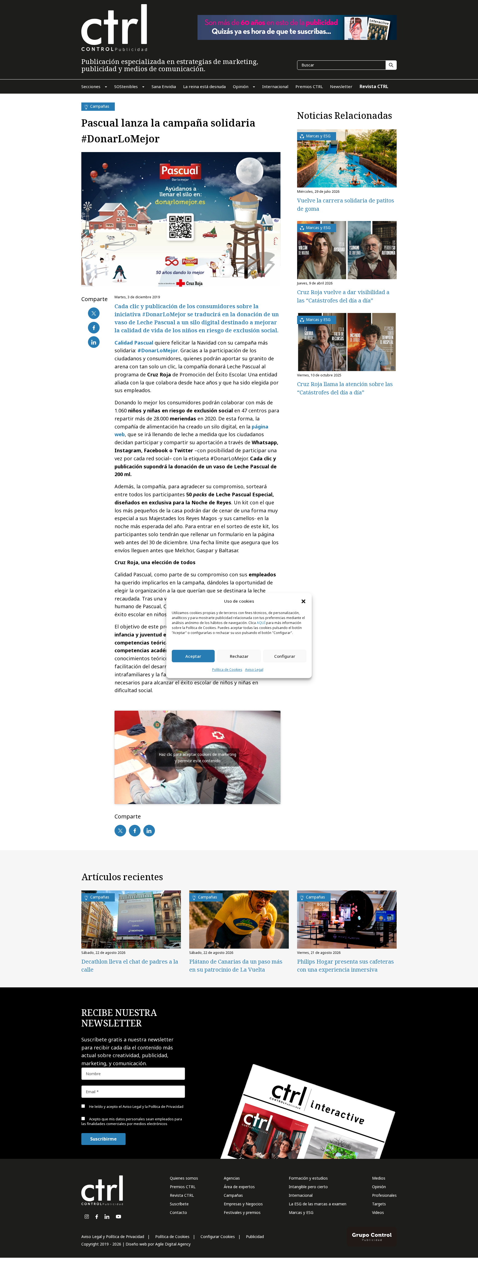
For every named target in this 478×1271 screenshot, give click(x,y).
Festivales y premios (242, 1212)
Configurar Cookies (218, 1236)
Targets (379, 1203)
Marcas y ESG (301, 1212)
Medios (378, 1178)
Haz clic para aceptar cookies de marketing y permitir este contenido (197, 757)
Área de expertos (239, 1186)
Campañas (233, 1195)
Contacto (178, 1212)
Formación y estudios (308, 1178)
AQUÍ (261, 623)
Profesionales (384, 1195)
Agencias (232, 1178)
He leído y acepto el (135, 1106)
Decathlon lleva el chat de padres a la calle (129, 965)
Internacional (301, 1195)
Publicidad (255, 1236)
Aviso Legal (254, 669)
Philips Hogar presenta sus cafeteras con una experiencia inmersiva (345, 965)
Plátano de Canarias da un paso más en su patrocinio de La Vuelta (235, 965)
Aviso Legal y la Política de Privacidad (153, 1106)
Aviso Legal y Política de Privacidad (112, 1236)
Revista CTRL (182, 1195)
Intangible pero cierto (308, 1186)
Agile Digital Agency (173, 1244)
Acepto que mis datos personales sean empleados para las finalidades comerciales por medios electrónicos (131, 1121)
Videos (378, 1212)
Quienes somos (184, 1178)
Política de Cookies (227, 669)
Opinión (379, 1186)
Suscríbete (179, 1203)
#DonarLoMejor (157, 350)
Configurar (284, 656)
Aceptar (193, 656)
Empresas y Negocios (243, 1203)
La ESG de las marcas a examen (317, 1203)
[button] (303, 601)
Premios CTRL (183, 1186)
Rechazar (239, 656)
